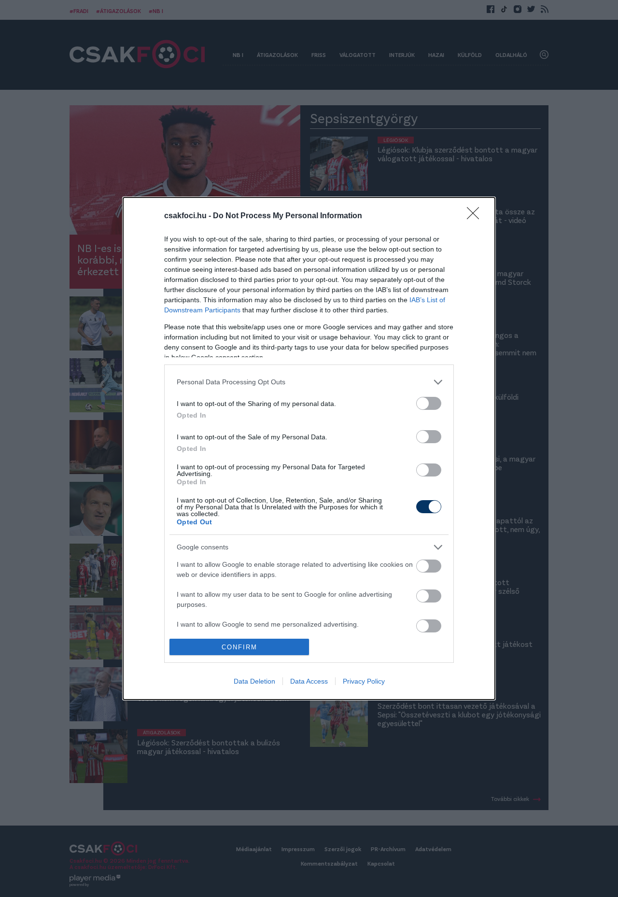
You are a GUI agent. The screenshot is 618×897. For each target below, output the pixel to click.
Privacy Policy (364, 681)
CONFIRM (239, 647)
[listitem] (309, 382)
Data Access (309, 681)
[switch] (428, 403)
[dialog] (309, 448)
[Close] (476, 216)
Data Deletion (254, 681)
